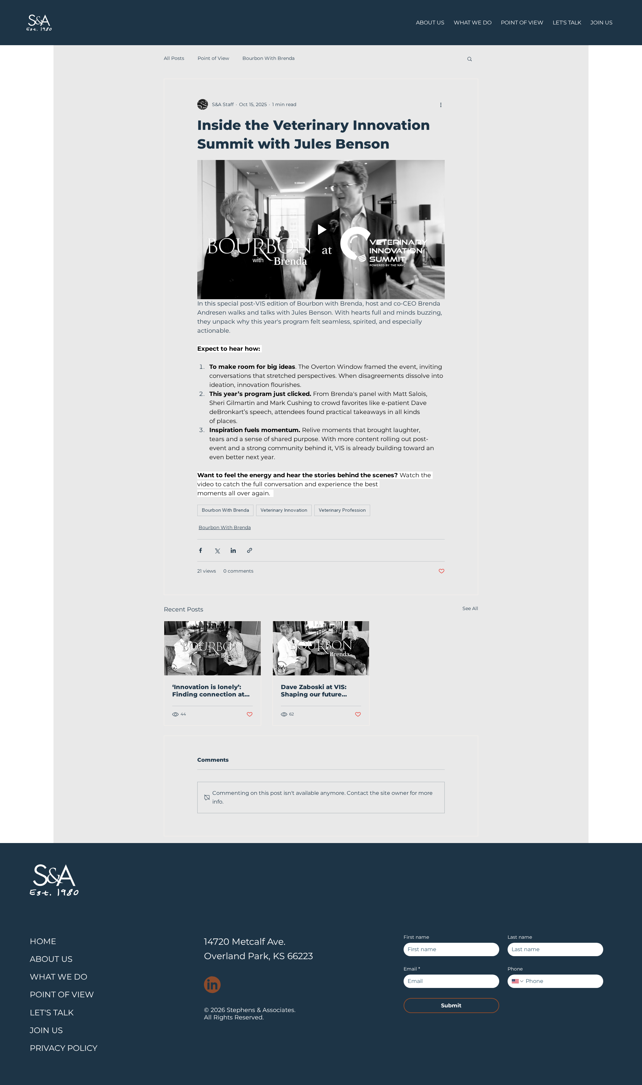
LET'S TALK (52, 1012)
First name (416, 937)
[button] (469, 58)
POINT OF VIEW (62, 994)
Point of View (213, 58)
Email (412, 969)
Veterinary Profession (342, 510)
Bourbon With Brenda (268, 58)
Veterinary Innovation (283, 510)
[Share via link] (249, 550)
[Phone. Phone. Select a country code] (518, 981)
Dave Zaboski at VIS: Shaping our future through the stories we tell (318, 690)
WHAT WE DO (58, 977)
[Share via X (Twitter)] (217, 550)
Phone (515, 969)
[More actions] (441, 104)
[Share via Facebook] (200, 550)
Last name (520, 937)
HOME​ (43, 941)
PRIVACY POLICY (63, 1048)
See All (470, 608)
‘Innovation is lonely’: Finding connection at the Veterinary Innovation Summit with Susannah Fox (211, 690)
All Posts (174, 58)
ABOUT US (51, 959)
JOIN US (46, 1030)
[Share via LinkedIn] (233, 550)
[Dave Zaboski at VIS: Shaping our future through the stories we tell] (321, 648)
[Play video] (321, 229)
